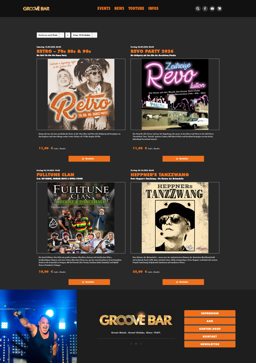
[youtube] (136, 344)
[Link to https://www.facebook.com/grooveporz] (205, 8)
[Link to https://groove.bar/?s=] (198, 8)
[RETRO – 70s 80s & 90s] (81, 94)
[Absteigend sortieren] (67, 35)
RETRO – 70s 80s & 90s (64, 51)
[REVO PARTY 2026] (175, 94)
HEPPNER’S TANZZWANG (160, 174)
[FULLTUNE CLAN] (81, 217)
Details (89, 158)
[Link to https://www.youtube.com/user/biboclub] (212, 8)
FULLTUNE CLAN (55, 174)
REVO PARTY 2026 (152, 51)
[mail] (141, 344)
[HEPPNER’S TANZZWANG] (175, 217)
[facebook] (131, 344)
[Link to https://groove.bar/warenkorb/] (219, 8)
